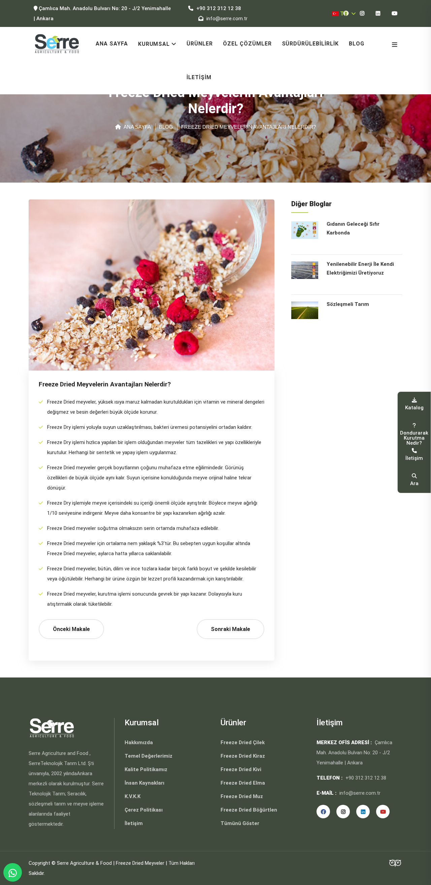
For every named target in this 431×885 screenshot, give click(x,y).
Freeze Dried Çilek (243, 742)
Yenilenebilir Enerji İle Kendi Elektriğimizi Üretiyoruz (360, 268)
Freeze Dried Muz (242, 796)
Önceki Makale (71, 629)
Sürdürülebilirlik (310, 43)
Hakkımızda (139, 742)
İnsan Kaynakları (144, 783)
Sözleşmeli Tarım (348, 304)
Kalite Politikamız (146, 769)
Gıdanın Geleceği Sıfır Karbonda (353, 228)
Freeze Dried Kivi (241, 769)
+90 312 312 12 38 (218, 8)
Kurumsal (154, 44)
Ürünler (200, 43)
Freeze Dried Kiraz (243, 756)
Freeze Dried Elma (243, 783)
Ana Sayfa (112, 43)
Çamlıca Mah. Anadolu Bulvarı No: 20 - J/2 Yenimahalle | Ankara (102, 13)
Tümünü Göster (240, 823)
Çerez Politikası (144, 810)
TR (344, 13)
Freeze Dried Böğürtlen (249, 810)
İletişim (199, 77)
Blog (356, 43)
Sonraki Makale (230, 629)
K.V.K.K (132, 796)
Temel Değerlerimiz (148, 756)
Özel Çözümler (247, 43)
